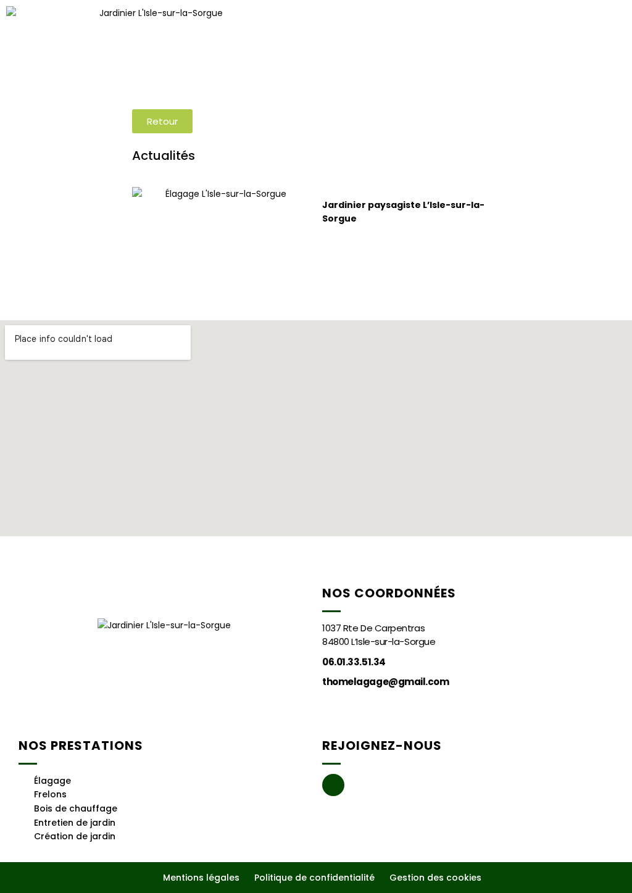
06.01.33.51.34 (354, 661)
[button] (346, 50)
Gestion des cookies (435, 877)
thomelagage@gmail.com (385, 681)
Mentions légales (201, 877)
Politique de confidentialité (314, 877)
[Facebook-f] (333, 785)
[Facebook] (595, 51)
